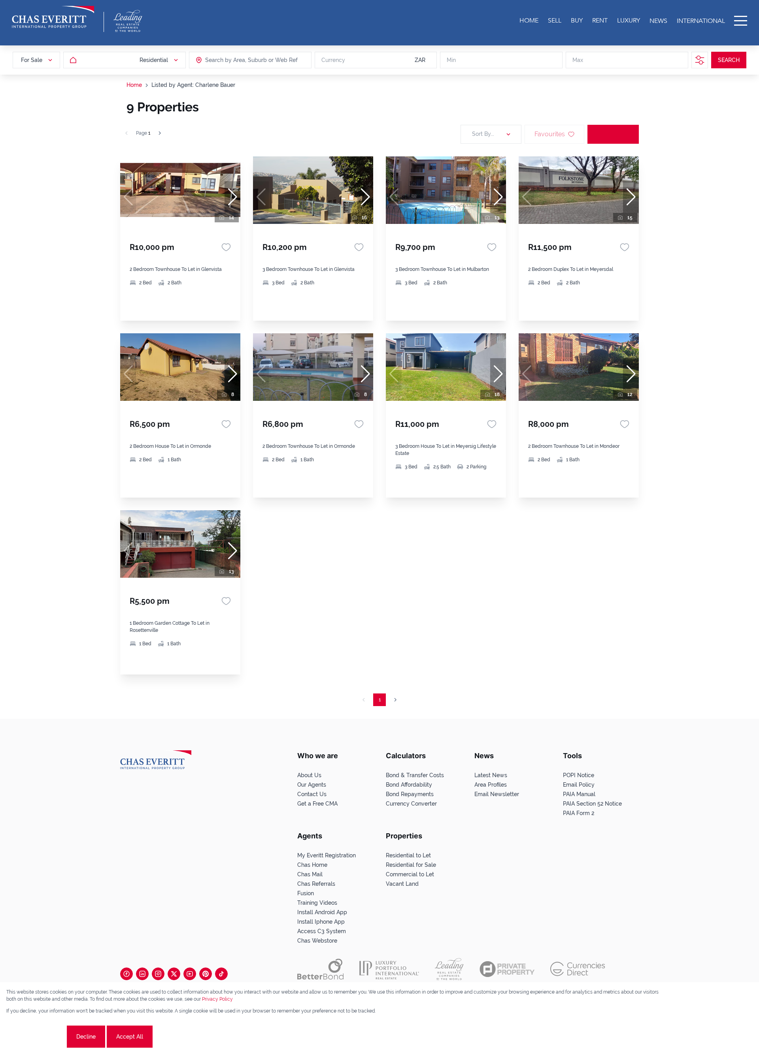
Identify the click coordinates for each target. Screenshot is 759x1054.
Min (451, 60)
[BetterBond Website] (320, 969)
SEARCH (729, 60)
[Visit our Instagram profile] (158, 974)
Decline (86, 1036)
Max (577, 60)
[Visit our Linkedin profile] (142, 974)
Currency (333, 60)
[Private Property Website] (507, 969)
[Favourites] (226, 247)
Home (134, 85)
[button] (232, 197)
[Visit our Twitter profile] (174, 974)
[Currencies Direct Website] (577, 969)
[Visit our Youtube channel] (189, 974)
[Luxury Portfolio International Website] (389, 969)
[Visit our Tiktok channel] (221, 974)
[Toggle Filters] (699, 60)
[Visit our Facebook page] (126, 974)
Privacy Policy (217, 999)
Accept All (129, 1036)
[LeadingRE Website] (449, 969)
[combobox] (235, 60)
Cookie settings (36, 1036)
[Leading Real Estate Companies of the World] (127, 21)
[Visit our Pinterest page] (205, 974)
